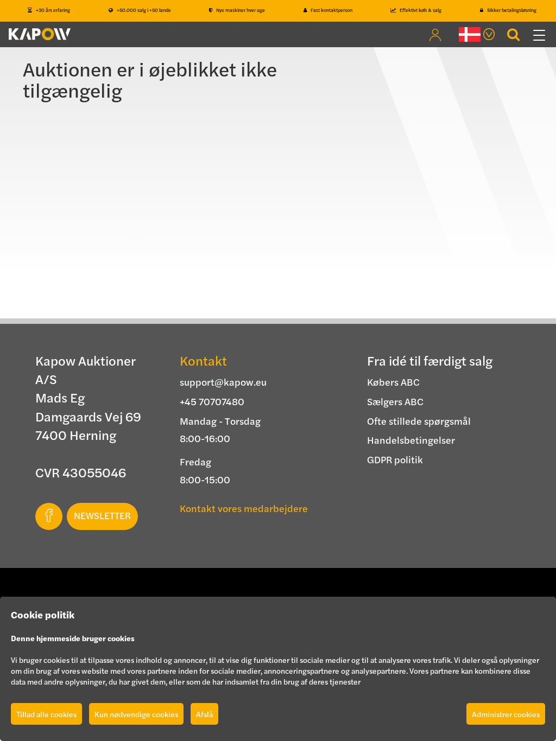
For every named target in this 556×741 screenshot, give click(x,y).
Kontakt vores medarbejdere (244, 508)
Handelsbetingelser (411, 439)
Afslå (204, 713)
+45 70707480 (212, 401)
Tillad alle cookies (46, 713)
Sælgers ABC (395, 401)
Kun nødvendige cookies (136, 713)
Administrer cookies (506, 713)
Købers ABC (393, 381)
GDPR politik (395, 459)
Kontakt (203, 360)
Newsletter (102, 515)
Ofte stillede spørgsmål (419, 420)
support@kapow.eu (223, 381)
